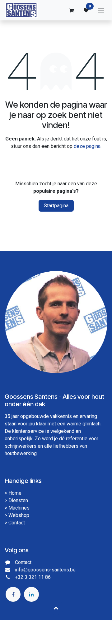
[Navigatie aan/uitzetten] (101, 10)
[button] (56, 607)
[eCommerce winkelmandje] (71, 10)
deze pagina (87, 146)
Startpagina (56, 206)
